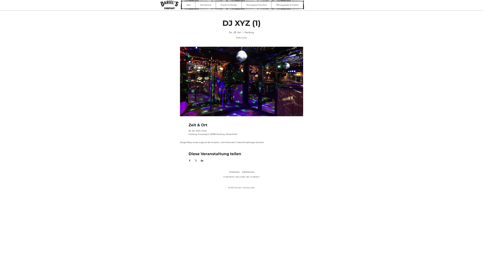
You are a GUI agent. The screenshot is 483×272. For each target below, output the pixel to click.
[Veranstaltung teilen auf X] (196, 161)
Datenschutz (248, 171)
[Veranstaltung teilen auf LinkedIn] (202, 161)
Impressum (234, 171)
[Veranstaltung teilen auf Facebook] (190, 161)
